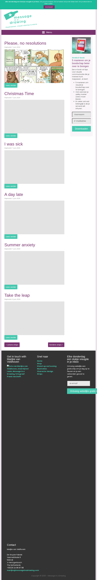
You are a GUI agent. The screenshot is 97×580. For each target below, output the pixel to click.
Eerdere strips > (56, 344)
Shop (39, 363)
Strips (39, 374)
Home (39, 361)
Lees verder (11, 85)
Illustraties (42, 369)
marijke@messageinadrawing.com (23, 570)
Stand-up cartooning (46, 366)
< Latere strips (12, 344)
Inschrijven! (49, 7)
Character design (45, 371)
